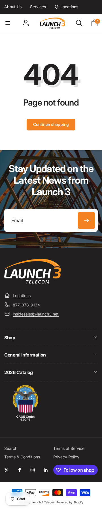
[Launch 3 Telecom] (32, 282)
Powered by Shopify (70, 502)
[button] (7, 23)
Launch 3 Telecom (43, 502)
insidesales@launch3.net (36, 314)
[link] (13, 7)
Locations (22, 295)
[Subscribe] (86, 220)
